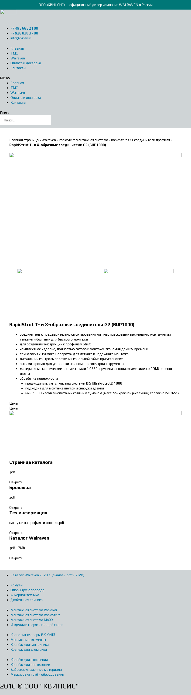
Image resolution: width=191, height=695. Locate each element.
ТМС (14, 53)
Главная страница (24, 140)
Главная (17, 48)
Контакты (18, 68)
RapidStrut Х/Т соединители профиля (140, 140)
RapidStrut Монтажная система (83, 140)
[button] (95, 78)
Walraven (17, 58)
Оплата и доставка (25, 63)
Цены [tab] (13, 403)
